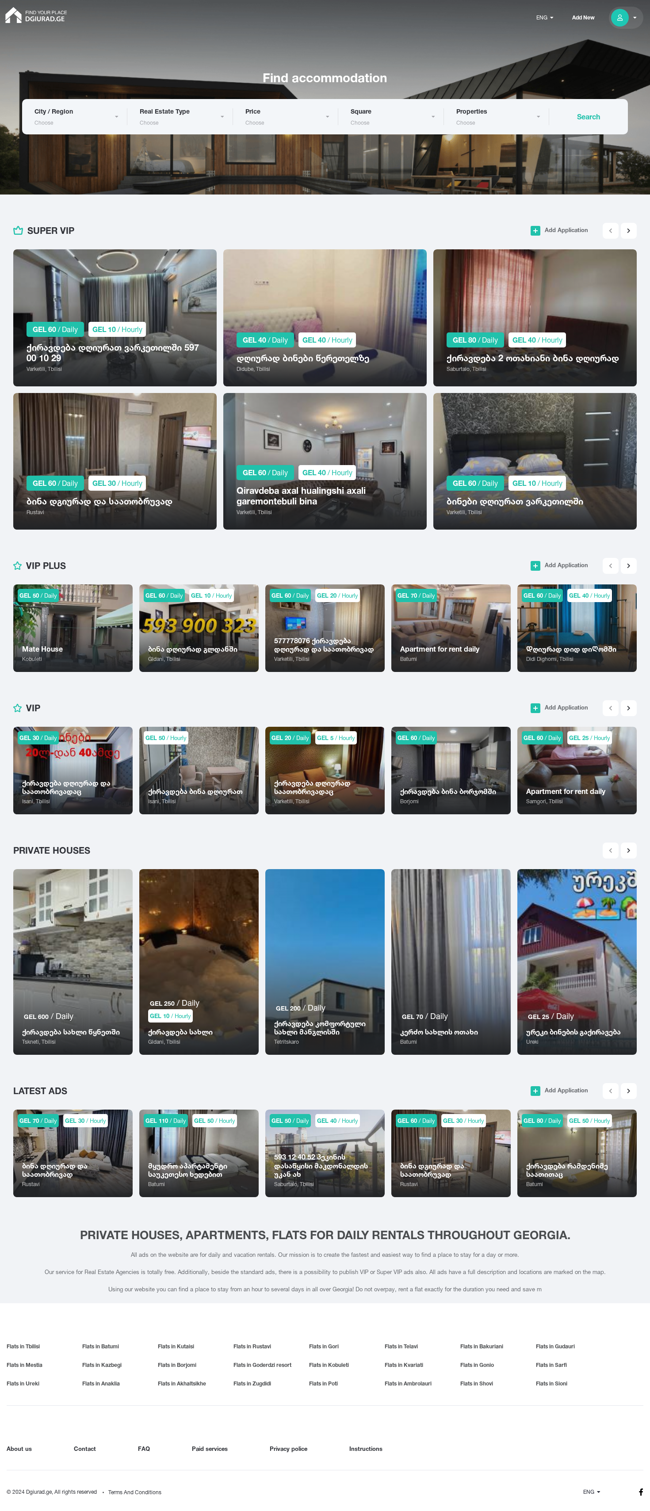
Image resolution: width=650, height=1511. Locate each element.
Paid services (210, 1448)
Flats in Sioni (551, 1383)
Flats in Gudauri (555, 1346)
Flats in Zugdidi (252, 1383)
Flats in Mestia (24, 1365)
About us (19, 1448)
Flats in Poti (323, 1383)
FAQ (144, 1448)
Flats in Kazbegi (102, 1365)
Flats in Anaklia (101, 1383)
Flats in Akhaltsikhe (182, 1383)
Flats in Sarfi (551, 1365)
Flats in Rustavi (252, 1346)
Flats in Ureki (23, 1383)
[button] (629, 231)
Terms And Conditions (134, 1492)
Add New (583, 17)
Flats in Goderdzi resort (262, 1365)
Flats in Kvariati (404, 1365)
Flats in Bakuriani (481, 1346)
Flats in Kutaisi (176, 1346)
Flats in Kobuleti (329, 1365)
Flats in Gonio (477, 1365)
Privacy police (288, 1448)
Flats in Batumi (100, 1346)
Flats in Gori (324, 1346)
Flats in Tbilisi (23, 1346)
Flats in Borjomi (177, 1365)
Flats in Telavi (401, 1346)
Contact (85, 1448)
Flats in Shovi (476, 1383)
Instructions (365, 1448)
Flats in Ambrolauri (408, 1383)
